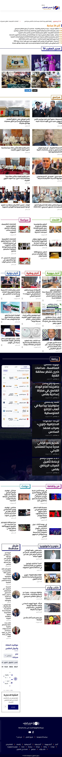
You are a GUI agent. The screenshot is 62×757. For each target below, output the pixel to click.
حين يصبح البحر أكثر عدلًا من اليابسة (32, 618)
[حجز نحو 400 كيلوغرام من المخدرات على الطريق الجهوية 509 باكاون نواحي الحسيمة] (24, 527)
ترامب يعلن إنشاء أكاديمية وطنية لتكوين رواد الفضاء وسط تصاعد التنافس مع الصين (38, 31)
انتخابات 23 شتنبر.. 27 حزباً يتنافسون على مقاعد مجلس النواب (8, 259)
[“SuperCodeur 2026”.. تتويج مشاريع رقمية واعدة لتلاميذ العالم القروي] (52, 578)
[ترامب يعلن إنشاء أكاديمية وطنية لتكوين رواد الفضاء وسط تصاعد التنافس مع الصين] (10, 282)
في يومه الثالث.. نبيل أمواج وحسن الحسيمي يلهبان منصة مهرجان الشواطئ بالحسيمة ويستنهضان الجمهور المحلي (39, 530)
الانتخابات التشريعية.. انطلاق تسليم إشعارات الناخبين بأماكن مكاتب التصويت (23, 21)
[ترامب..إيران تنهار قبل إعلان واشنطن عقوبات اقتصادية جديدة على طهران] (10, 331)
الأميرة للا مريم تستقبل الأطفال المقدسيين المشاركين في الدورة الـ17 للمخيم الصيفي (32, 292)
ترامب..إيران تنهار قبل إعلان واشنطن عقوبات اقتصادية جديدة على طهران (10, 340)
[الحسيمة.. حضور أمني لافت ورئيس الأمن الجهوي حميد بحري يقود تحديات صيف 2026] (47, 109)
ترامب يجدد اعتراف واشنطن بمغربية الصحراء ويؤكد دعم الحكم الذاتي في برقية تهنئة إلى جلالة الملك (6, 630)
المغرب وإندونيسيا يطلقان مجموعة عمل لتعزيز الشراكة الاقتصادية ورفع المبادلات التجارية (36, 37)
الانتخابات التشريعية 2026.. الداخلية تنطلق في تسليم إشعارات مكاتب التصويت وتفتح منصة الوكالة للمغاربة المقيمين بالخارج (8, 245)
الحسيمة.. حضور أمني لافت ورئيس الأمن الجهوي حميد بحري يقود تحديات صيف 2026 (38, 41)
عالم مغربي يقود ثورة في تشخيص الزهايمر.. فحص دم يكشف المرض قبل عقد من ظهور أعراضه (32, 553)
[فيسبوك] (33, 732)
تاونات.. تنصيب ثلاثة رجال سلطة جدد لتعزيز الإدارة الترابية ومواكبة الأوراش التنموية (15, 205)
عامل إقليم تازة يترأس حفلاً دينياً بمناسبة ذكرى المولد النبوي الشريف (15, 148)
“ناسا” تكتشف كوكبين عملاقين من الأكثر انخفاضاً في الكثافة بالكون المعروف (32, 565)
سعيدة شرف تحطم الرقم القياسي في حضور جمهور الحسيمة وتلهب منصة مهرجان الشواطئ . (40, 512)
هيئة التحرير (55, 379)
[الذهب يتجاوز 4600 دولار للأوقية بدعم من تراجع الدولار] (55, 255)
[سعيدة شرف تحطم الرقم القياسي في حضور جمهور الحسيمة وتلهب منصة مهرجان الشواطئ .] (55, 513)
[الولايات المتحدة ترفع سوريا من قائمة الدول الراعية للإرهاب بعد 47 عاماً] (10, 307)
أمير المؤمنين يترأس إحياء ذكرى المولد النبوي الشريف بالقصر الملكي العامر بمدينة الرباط (31, 318)
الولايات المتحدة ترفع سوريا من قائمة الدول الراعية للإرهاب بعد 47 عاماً (11, 317)
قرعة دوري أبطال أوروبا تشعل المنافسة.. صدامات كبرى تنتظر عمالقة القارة (40, 39)
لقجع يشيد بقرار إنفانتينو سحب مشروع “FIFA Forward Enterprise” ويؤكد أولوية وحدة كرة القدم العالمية (6, 576)
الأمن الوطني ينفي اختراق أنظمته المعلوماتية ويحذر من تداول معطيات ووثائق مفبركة (37, 43)
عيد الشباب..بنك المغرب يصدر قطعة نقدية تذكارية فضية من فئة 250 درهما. (32, 342)
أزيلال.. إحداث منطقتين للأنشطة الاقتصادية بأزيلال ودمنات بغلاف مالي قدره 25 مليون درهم (51, 320)
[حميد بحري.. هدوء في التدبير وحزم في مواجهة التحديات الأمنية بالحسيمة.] (47, 166)
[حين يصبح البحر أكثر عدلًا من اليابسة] (52, 619)
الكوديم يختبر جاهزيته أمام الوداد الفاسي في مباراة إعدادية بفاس (47, 388)
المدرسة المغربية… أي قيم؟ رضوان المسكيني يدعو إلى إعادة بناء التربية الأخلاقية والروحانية (49, 149)
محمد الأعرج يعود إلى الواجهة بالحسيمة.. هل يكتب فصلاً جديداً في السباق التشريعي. (53, 345)
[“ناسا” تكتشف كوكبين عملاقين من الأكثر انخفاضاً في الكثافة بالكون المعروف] (52, 566)
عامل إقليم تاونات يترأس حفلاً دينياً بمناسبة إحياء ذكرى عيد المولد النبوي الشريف (17, 178)
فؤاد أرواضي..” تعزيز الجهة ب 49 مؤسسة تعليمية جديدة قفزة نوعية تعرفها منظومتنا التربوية (6, 612)
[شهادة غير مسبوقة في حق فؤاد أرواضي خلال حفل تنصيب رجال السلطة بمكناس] (16, 559)
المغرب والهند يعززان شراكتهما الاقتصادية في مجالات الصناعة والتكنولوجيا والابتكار (39, 242)
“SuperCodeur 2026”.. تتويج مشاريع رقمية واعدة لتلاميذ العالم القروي (32, 576)
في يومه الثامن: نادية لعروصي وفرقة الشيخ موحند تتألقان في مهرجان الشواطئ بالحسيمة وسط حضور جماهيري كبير (39, 495)
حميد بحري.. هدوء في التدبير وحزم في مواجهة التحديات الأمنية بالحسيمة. (49, 177)
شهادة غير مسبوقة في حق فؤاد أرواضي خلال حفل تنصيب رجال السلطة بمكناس (7, 558)
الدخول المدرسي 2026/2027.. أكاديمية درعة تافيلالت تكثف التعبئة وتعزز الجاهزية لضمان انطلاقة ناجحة (51, 293)
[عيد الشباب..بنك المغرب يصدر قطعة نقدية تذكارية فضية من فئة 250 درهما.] (31, 333)
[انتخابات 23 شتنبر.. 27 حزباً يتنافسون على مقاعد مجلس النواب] (24, 261)
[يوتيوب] (29, 732)
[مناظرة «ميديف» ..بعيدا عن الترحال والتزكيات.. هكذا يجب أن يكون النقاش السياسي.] (52, 595)
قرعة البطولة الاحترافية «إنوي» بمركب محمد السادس (48, 426)
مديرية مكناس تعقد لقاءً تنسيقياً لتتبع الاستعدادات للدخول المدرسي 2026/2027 (48, 205)
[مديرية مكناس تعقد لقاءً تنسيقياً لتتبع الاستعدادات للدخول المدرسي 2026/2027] (47, 194)
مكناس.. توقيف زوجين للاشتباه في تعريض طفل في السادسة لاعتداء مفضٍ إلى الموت (9, 511)
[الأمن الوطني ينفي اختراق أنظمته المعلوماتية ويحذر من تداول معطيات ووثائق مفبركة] (15, 109)
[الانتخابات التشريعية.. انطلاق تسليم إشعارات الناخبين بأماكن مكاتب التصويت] (24, 229)
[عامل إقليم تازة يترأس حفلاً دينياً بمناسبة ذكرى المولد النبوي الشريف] (15, 137)
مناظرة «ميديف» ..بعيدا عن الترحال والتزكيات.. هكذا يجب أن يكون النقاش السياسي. (38, 28)
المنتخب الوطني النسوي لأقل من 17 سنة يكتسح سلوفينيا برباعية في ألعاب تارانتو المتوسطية (46, 403)
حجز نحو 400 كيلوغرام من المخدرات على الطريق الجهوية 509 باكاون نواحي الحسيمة (8, 526)
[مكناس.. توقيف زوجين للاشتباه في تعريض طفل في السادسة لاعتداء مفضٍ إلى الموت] (24, 512)
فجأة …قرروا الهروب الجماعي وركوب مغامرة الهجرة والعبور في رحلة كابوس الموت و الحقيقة (32, 606)
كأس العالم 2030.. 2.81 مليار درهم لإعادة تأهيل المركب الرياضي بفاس (47, 461)
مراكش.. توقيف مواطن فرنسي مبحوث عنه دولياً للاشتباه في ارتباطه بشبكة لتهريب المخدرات (35, 35)
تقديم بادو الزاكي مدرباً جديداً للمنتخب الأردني (47, 446)
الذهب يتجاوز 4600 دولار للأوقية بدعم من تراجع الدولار (39, 253)
